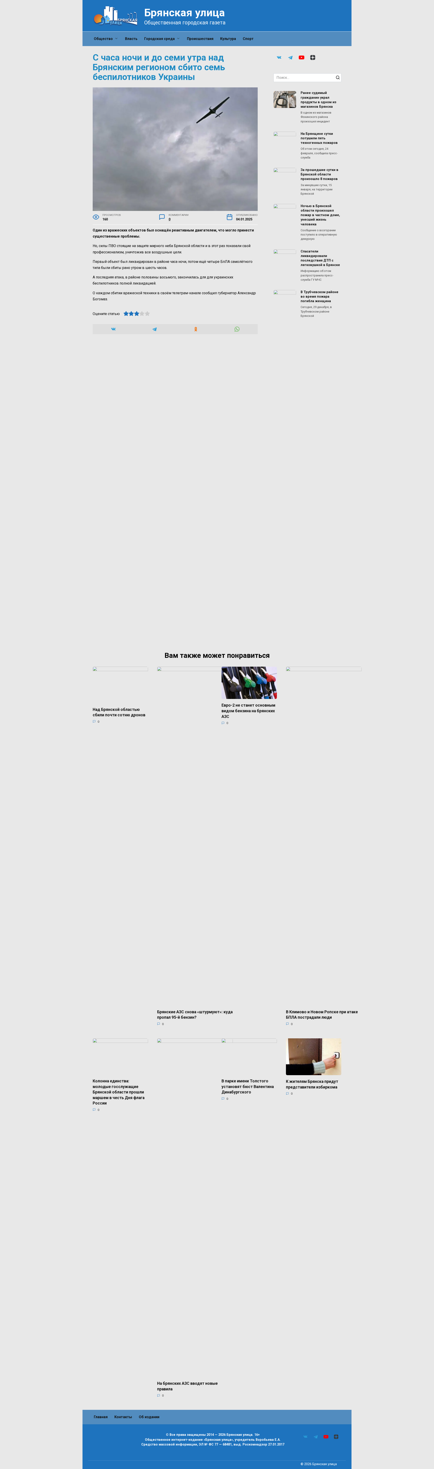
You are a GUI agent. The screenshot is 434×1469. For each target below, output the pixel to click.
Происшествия (200, 39)
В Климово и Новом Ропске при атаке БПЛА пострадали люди (322, 1014)
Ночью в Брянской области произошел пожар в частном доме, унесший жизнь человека (320, 215)
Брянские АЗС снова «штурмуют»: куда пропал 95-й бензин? (195, 1014)
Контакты (123, 1417)
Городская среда (159, 39)
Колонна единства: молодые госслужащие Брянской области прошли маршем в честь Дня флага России (118, 1092)
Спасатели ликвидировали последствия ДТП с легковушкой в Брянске (320, 258)
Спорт (248, 39)
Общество (103, 39)
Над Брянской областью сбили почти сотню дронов (119, 712)
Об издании (149, 1417)
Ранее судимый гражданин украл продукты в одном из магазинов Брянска (318, 100)
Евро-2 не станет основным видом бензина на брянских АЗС (248, 711)
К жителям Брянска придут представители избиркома (312, 1084)
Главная (101, 1417)
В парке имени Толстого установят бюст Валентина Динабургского (248, 1086)
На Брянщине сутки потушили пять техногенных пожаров (319, 138)
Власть (131, 39)
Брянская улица (184, 12)
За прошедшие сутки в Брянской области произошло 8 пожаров (319, 174)
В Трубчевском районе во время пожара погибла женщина (319, 296)
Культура (228, 39)
